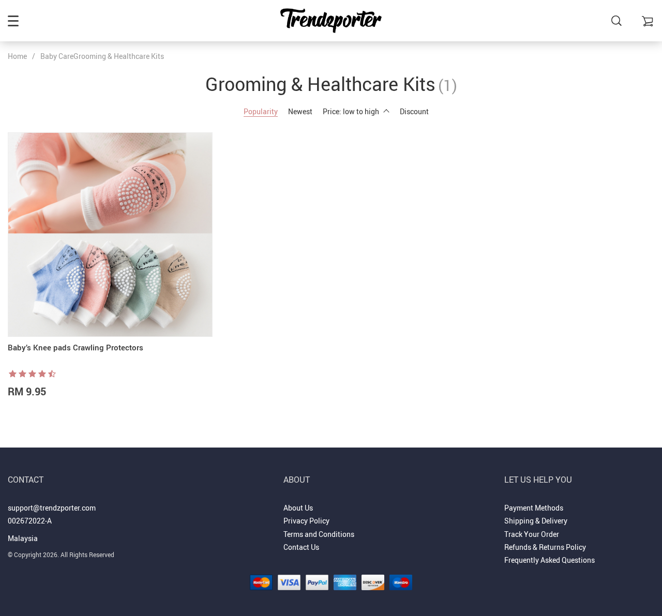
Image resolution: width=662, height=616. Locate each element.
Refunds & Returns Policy (545, 547)
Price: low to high (351, 111)
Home (17, 56)
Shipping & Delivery (535, 521)
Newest (300, 111)
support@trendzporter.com (52, 508)
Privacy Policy (306, 521)
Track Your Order (531, 534)
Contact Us (301, 547)
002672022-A (30, 521)
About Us (298, 508)
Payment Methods (533, 508)
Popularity (261, 111)
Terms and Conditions (318, 534)
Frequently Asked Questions (549, 560)
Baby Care (56, 56)
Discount (414, 111)
